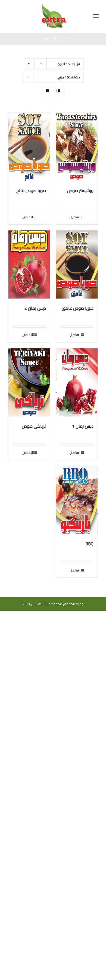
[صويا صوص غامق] (77, 264)
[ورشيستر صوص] (77, 147)
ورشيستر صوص (80, 190)
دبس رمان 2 (35, 308)
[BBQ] (77, 500)
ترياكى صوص (34, 426)
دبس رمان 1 (82, 426)
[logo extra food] (54, 6)
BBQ (89, 544)
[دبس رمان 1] (77, 382)
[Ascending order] (29, 63)
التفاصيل (75, 217)
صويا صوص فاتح (31, 190)
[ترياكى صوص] (29, 382)
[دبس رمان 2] (29, 264)
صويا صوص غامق (77, 308)
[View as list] (58, 90)
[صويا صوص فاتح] (29, 147)
